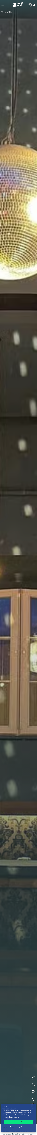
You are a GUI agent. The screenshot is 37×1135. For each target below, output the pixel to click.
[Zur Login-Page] (34, 5)
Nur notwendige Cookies (18, 1127)
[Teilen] (33, 1099)
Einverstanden (18, 1122)
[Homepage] (18, 5)
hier (18, 1117)
